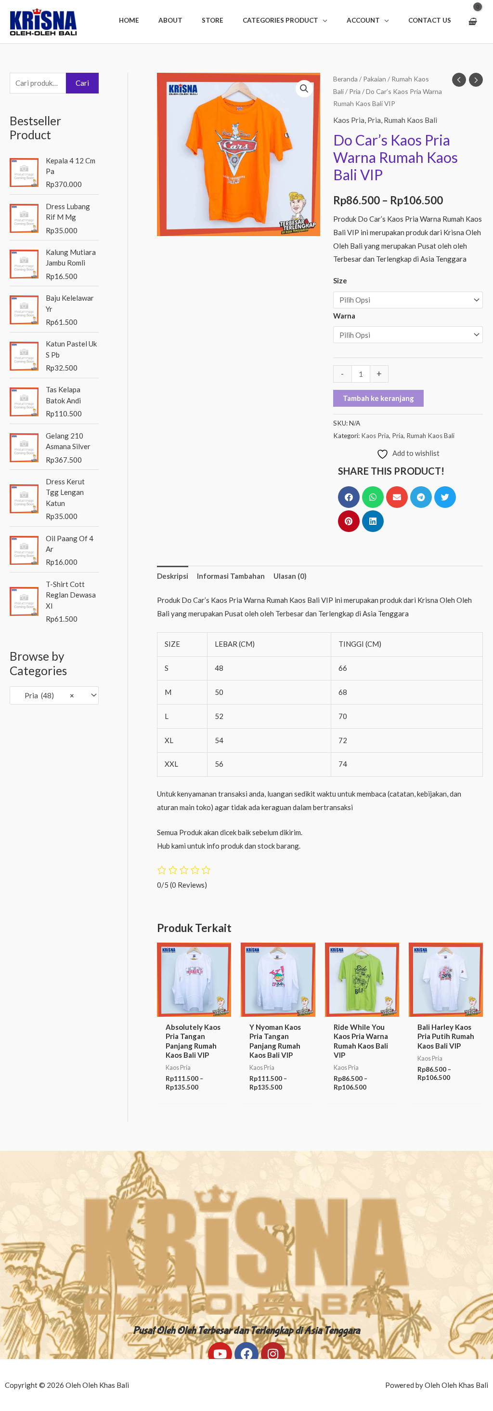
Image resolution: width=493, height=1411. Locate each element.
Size (340, 280)
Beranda (345, 79)
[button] (285, 20)
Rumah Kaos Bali (410, 120)
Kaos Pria (348, 120)
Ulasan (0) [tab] (290, 576)
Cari (82, 83)
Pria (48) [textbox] (45, 695)
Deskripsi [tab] (172, 576)
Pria (355, 91)
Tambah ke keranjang (378, 398)
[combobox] (54, 695)
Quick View (194, 1008)
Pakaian (374, 79)
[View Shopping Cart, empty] (472, 21)
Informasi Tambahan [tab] (231, 576)
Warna (344, 315)
